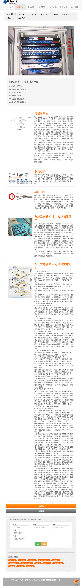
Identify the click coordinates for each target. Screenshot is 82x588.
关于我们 (63, 7)
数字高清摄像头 (44, 560)
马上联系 (41, 506)
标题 (15, 530)
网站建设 (55, 14)
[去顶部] (80, 296)
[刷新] (80, 299)
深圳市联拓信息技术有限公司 (22, 580)
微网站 (12, 566)
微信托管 (30, 566)
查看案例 (41, 511)
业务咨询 (74, 7)
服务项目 (20, 7)
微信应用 (65, 14)
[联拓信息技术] (12, 2)
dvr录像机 (32, 560)
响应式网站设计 (27, 563)
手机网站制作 (14, 563)
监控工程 (33, 14)
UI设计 (38, 563)
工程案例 (31, 7)
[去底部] (80, 306)
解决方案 (42, 7)
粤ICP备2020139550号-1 (50, 580)
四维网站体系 (58, 563)
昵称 (15, 524)
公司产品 (53, 7)
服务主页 (22, 14)
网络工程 (44, 14)
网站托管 (20, 566)
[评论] (80, 303)
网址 (54, 524)
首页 (11, 7)
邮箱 (34, 524)
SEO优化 (47, 563)
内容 (15, 536)
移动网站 (10, 18)
